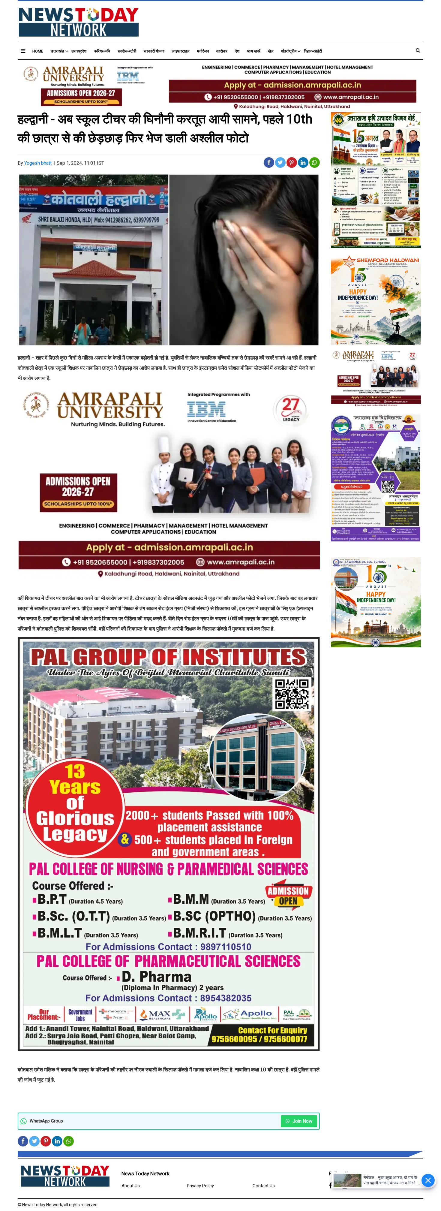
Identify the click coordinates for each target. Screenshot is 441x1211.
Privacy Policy (200, 1185)
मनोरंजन (203, 51)
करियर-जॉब (102, 51)
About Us (131, 1185)
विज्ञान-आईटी (313, 51)
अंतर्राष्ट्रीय (288, 51)
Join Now (301, 1121)
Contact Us (264, 1185)
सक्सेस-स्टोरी (127, 51)
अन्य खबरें (253, 51)
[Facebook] (330, 1186)
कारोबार (221, 51)
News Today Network (145, 1173)
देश (237, 51)
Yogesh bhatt (38, 163)
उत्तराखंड (57, 51)
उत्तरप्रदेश (78, 51)
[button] (23, 51)
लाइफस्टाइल (181, 51)
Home (37, 51)
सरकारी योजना (154, 51)
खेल (271, 51)
